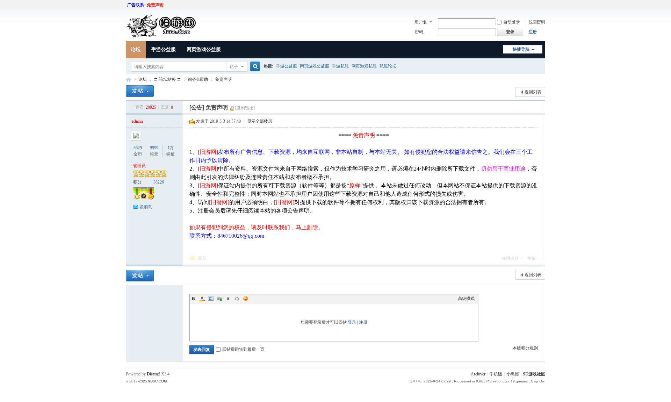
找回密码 (536, 22)
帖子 (234, 66)
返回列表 (533, 91)
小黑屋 (512, 374)
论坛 (135, 49)
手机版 (496, 374)
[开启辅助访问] (543, 5)
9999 (154, 147)
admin (137, 121)
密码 (419, 31)
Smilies (245, 298)
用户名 (420, 22)
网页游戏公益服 (204, 49)
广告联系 (135, 4)
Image (210, 298)
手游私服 (340, 66)
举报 (531, 258)
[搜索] (254, 67)
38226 (158, 182)
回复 (202, 258)
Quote (228, 298)
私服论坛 (388, 66)
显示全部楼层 (259, 121)
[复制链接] (245, 108)
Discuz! (153, 374)
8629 (138, 147)
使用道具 (510, 258)
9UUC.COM (157, 381)
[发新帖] (140, 91)
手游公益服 (163, 49)
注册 (532, 31)
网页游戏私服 (364, 66)
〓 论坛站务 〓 (167, 79)
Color (202, 298)
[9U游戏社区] (169, 36)
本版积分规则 (525, 348)
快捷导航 (521, 49)
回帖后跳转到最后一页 (243, 349)
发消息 (145, 206)
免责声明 (155, 4)
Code (236, 298)
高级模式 (466, 298)
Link (219, 298)
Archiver (478, 374)
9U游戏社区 (128, 79)
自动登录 (511, 22)
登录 (352, 322)
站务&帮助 (198, 79)
